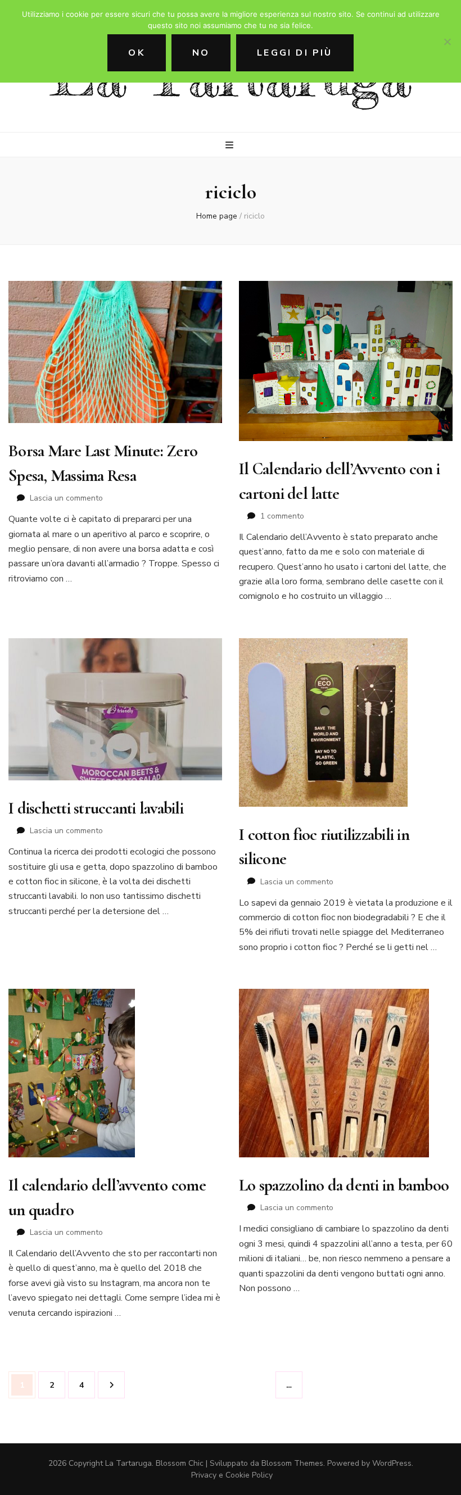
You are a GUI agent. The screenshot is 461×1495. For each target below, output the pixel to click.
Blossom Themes (292, 1463)
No (201, 53)
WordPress (392, 1463)
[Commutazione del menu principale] (230, 145)
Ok (136, 53)
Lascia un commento (66, 498)
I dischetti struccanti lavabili (95, 808)
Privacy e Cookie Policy (232, 1475)
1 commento (282, 516)
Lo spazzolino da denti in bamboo (344, 1185)
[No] (447, 41)
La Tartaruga (128, 1463)
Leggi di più (294, 53)
